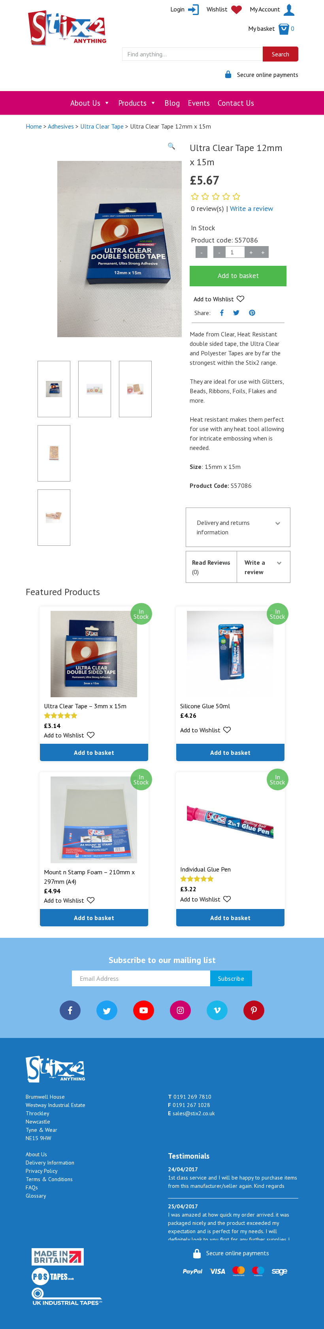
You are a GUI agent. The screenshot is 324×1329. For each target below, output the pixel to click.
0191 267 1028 (189, 1105)
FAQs (32, 1187)
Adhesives (61, 126)
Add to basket (238, 275)
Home (34, 126)
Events (199, 103)
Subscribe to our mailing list (162, 959)
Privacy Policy (42, 1170)
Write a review (251, 208)
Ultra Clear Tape (102, 126)
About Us (85, 103)
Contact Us (236, 103)
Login (178, 9)
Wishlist (218, 9)
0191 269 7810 (189, 1096)
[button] (219, 299)
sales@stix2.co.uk (191, 1113)
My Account (266, 9)
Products (132, 103)
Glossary (36, 1195)
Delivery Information (50, 1162)
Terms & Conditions (49, 1179)
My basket (271, 28)
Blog (172, 103)
